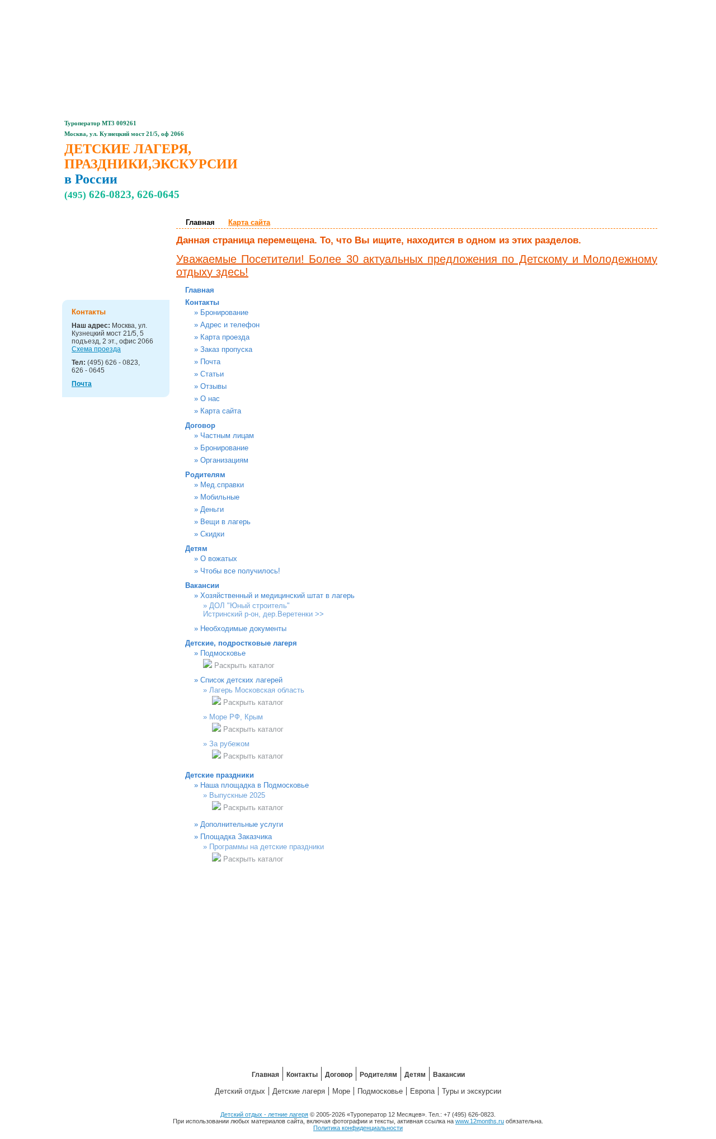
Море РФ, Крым (236, 717)
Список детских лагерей (241, 680)
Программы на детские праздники (266, 847)
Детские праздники (121, 264)
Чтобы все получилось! (240, 571)
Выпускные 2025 (237, 795)
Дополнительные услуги (241, 824)
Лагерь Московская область (256, 690)
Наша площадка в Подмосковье (254, 785)
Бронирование (224, 312)
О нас (210, 398)
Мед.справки (222, 485)
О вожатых (218, 558)
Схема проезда (96, 349)
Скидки (212, 534)
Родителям (388, 8)
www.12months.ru (479, 1121)
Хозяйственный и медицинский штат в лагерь (277, 595)
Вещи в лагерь (225, 521)
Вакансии (506, 8)
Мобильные (219, 497)
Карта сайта (220, 411)
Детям (447, 8)
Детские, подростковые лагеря (128, 231)
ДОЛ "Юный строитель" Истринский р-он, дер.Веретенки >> (263, 609)
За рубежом (229, 744)
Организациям (224, 460)
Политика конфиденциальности (358, 1127)
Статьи (212, 374)
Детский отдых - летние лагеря (264, 1114)
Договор (328, 8)
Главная (209, 8)
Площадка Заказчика (236, 836)
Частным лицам (227, 435)
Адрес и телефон (230, 325)
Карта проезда (224, 337)
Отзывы (213, 386)
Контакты (269, 8)
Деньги (212, 509)
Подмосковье (223, 653)
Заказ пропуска (226, 349)
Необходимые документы (243, 628)
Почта (82, 384)
